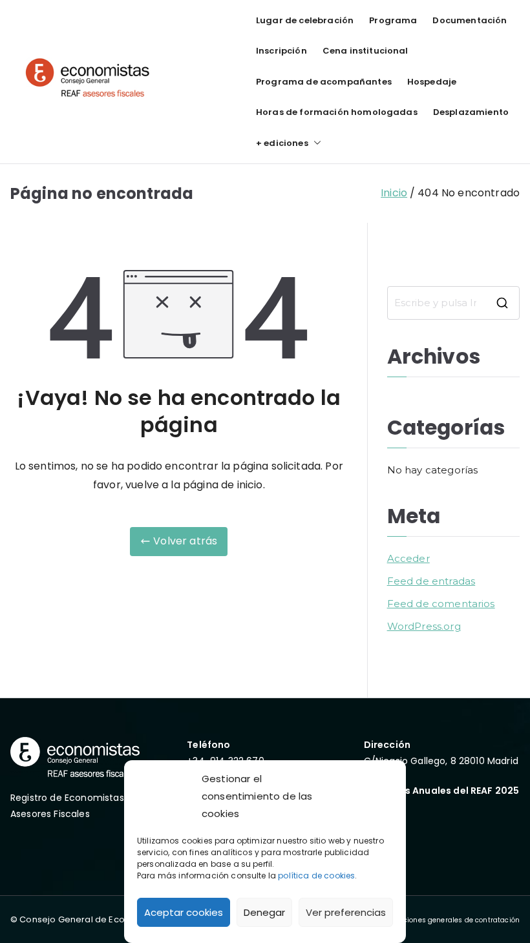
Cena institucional (365, 51)
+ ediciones (282, 143)
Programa (393, 20)
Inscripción (281, 51)
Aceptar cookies (183, 912)
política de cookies (316, 875)
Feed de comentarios (441, 603)
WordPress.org (424, 626)
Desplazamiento (471, 112)
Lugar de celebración (305, 20)
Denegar (264, 912)
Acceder (408, 558)
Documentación (469, 20)
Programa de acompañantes (324, 82)
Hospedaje (431, 82)
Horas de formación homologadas (337, 112)
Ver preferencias (346, 912)
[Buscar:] (453, 303)
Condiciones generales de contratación (451, 920)
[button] (314, 143)
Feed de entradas (431, 581)
